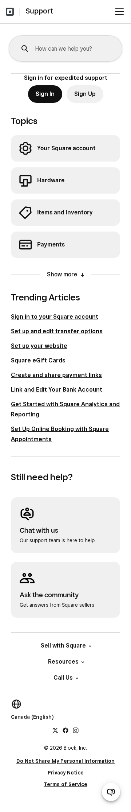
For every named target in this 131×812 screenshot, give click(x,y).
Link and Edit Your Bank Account (56, 389)
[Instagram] (75, 730)
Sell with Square (63, 645)
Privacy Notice (66, 773)
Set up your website (39, 345)
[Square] (10, 12)
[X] (55, 730)
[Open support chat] (111, 792)
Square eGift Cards (38, 360)
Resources (63, 661)
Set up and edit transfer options (57, 331)
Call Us (63, 677)
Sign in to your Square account (54, 316)
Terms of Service (65, 784)
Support (39, 11)
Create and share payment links (56, 375)
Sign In (45, 93)
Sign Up (85, 93)
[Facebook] (65, 730)
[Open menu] (119, 11)
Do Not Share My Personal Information (65, 761)
